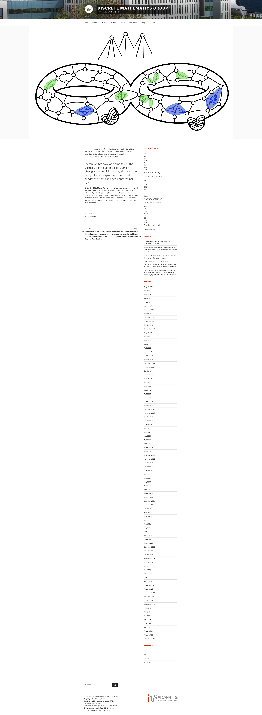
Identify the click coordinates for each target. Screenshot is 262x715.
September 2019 (149, 604)
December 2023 (149, 409)
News (104, 23)
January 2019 (148, 635)
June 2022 (147, 478)
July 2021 (147, 520)
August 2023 (148, 424)
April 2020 (147, 577)
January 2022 (148, 497)
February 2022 (149, 493)
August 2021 (148, 516)
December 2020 (149, 547)
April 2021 (147, 531)
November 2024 (149, 367)
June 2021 (147, 524)
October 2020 (148, 555)
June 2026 (147, 294)
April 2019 (147, 623)
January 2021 (148, 543)
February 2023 (149, 447)
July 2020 (147, 566)
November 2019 (149, 597)
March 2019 (148, 627)
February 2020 (149, 585)
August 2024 (148, 379)
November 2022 (149, 459)
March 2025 (148, 352)
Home (87, 23)
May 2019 (147, 619)
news (145, 654)
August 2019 (148, 608)
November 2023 (149, 413)
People (94, 23)
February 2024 (149, 401)
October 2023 (148, 417)
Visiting (122, 23)
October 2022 (148, 463)
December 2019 (149, 593)
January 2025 (148, 359)
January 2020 (148, 589)
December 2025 (149, 317)
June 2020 (147, 570)
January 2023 (148, 451)
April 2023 (147, 440)
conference (148, 651)
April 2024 (147, 394)
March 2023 (148, 444)
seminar (99, 149)
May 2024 (147, 390)
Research (132, 23)
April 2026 (147, 302)
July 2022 (147, 474)
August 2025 (148, 333)
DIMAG (100, 161)
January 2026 (148, 313)
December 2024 (149, 363)
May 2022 (147, 482)
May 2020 (147, 574)
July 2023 (147, 428)
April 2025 (147, 348)
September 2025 (149, 329)
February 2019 (149, 631)
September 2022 (149, 467)
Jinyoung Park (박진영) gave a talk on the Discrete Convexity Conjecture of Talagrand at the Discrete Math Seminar (160, 249)
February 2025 (149, 356)
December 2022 (149, 455)
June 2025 (147, 340)
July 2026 (147, 291)
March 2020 (148, 581)
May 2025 (147, 344)
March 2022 (148, 489)
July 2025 (147, 336)
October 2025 (148, 325)
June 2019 (147, 616)
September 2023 (149, 421)
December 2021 (149, 501)
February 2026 (149, 310)
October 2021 (148, 509)
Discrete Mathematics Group (133, 8)
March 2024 (148, 398)
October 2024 (148, 371)
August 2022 (148, 470)
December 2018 (149, 639)
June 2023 (147, 432)
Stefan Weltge (102, 188)
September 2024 (149, 375)
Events (112, 23)
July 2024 (147, 382)
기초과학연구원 (89, 696)
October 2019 (148, 600)
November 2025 (149, 321)
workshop (147, 662)
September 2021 (149, 512)
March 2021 (148, 535)
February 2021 (148, 539)
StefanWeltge (94, 216)
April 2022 (147, 486)
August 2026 (148, 287)
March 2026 (148, 306)
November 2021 (149, 505)
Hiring (143, 23)
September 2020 (149, 558)
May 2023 (147, 436)
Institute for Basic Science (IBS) (94, 703)
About (152, 23)
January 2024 (148, 405)
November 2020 (149, 551)
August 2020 (148, 562)
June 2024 (147, 386)
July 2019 (147, 612)
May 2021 (147, 528)
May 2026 (147, 298)
